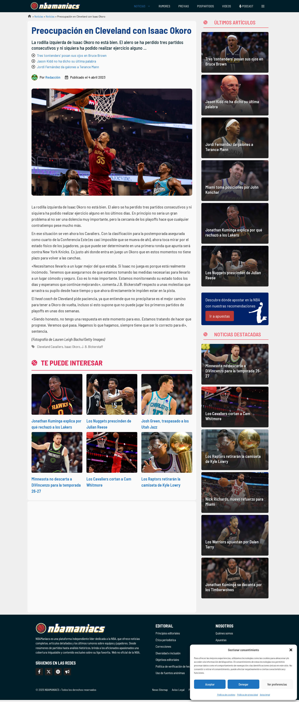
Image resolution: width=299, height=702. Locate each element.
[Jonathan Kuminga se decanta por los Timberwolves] (234, 578)
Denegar (243, 684)
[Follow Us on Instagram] (58, 671)
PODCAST (247, 6)
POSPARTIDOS (205, 6)
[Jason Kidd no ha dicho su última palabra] (234, 95)
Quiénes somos (224, 633)
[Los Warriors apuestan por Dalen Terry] (234, 535)
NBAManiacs (27, 17)
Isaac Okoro (72, 346)
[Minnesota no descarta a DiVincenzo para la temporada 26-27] (234, 364)
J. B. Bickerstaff (92, 346)
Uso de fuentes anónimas (170, 673)
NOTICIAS (139, 6)
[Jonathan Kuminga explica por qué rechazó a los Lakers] (234, 223)
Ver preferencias (277, 684)
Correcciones (163, 646)
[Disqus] (112, 556)
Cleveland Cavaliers (50, 346)
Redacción (52, 77)
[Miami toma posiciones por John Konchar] (234, 180)
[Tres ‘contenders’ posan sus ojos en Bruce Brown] (234, 52)
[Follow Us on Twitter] (48, 671)
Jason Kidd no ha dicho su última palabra (66, 61)
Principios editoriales (168, 633)
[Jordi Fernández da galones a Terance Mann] (234, 137)
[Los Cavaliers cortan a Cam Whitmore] (234, 407)
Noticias (38, 16)
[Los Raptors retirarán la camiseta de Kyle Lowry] (234, 449)
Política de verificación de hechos (175, 666)
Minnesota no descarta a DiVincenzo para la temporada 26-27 (56, 485)
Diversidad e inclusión (168, 653)
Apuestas (221, 640)
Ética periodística (166, 640)
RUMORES (164, 6)
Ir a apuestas (220, 316)
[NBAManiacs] (56, 6)
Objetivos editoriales (167, 659)
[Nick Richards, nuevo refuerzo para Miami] (234, 492)
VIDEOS (226, 6)
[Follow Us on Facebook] (39, 671)
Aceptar (210, 684)
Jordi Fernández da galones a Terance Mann (68, 67)
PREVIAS (183, 6)
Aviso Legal (178, 689)
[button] (291, 650)
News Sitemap (160, 689)
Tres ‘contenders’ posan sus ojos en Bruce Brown (72, 55)
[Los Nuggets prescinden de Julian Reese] (234, 266)
